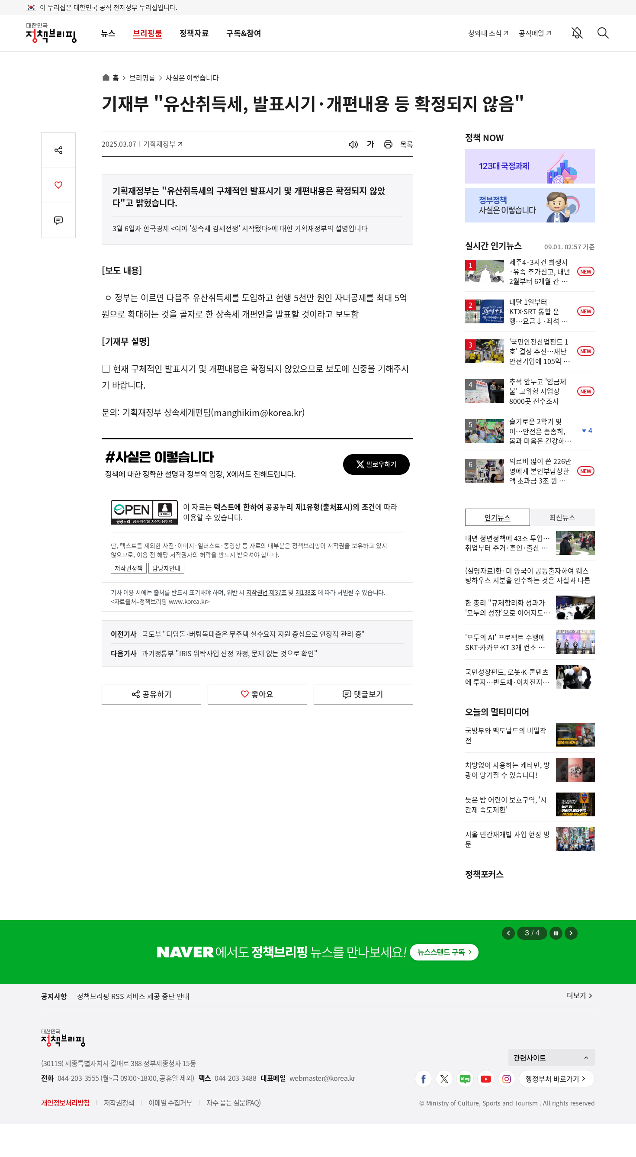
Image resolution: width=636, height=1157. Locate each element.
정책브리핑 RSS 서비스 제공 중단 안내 (133, 996)
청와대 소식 (484, 33)
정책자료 (194, 33)
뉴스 (108, 33)
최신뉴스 (562, 517)
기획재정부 (162, 144)
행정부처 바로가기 (552, 1078)
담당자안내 (166, 568)
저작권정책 (129, 568)
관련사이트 (530, 1057)
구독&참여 (243, 33)
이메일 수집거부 (170, 1102)
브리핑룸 (147, 33)
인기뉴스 (498, 517)
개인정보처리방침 (65, 1102)
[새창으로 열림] (388, 144)
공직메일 (531, 33)
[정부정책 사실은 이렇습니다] (530, 205)
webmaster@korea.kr (322, 1078)
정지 (555, 933)
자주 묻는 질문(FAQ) (233, 1102)
